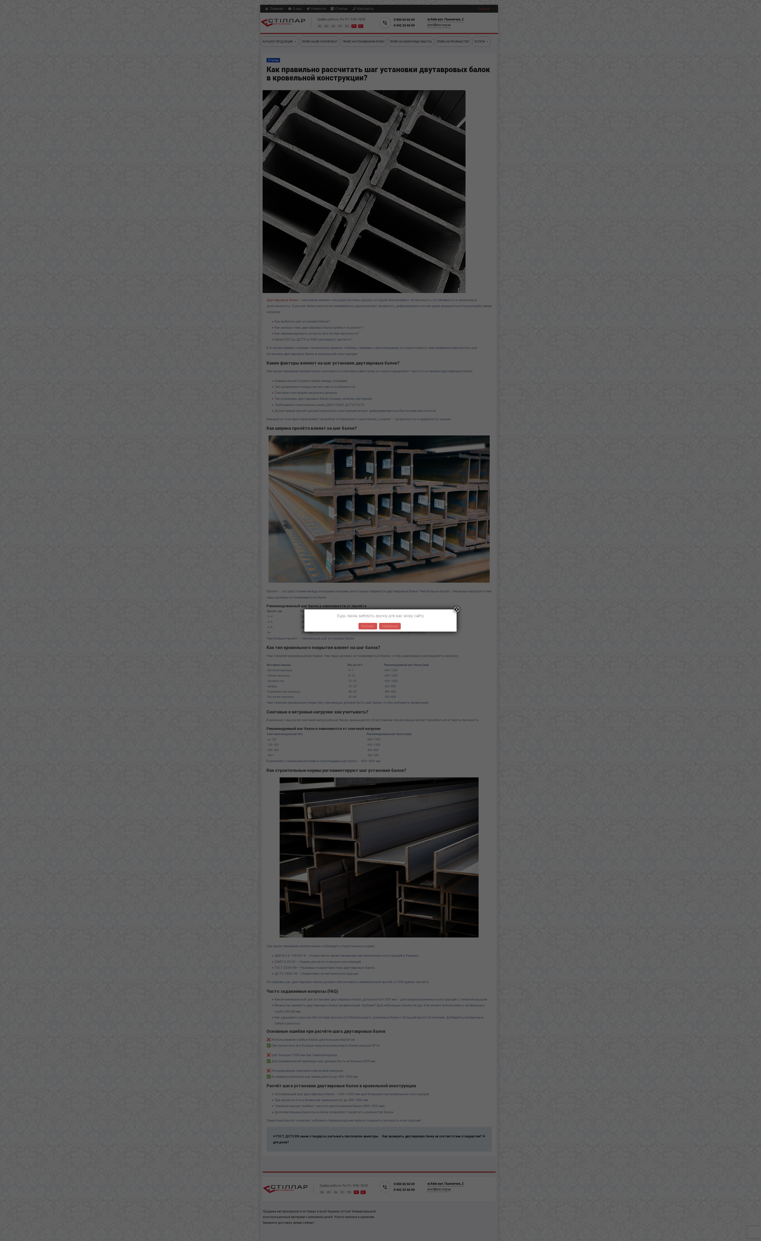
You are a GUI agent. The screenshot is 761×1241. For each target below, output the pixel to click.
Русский (367, 626)
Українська (390, 626)
